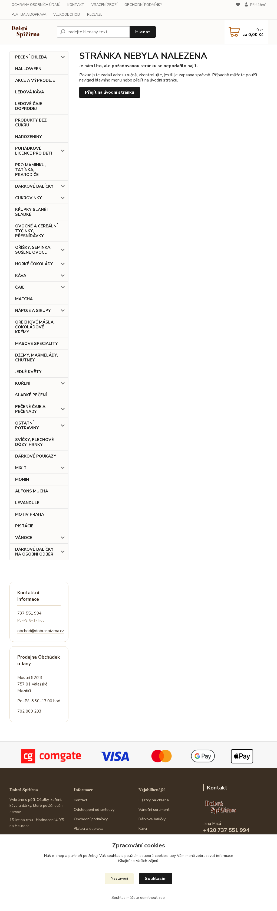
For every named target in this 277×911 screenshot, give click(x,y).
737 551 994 (29, 613)
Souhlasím (156, 878)
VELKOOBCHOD (66, 14)
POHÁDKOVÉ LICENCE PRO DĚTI (33, 151)
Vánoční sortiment (153, 809)
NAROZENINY (28, 136)
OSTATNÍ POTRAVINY (27, 425)
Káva (142, 828)
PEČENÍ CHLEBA (31, 57)
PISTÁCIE (24, 526)
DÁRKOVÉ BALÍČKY (34, 186)
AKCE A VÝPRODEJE (35, 80)
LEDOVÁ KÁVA (29, 92)
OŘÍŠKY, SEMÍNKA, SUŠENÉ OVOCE (33, 250)
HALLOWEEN (28, 68)
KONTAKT (75, 4)
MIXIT (21, 468)
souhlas (113, 855)
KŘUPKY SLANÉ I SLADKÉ (31, 212)
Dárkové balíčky (152, 819)
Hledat (142, 32)
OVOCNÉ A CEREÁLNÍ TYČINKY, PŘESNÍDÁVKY (36, 231)
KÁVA (20, 275)
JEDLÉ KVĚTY (28, 371)
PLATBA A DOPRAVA (29, 14)
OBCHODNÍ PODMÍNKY (143, 4)
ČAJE (20, 287)
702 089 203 (29, 711)
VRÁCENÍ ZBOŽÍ (104, 4)
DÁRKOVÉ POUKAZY (35, 456)
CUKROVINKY (28, 198)
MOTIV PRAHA (29, 514)
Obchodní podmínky (91, 819)
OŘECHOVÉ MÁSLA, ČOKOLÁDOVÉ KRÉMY (35, 327)
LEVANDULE (27, 502)
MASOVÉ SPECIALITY (36, 343)
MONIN (22, 479)
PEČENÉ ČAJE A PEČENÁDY (30, 409)
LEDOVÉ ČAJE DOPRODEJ (28, 106)
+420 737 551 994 (226, 830)
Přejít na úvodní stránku (109, 92)
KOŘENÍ (22, 383)
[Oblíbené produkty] (238, 10)
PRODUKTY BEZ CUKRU (31, 122)
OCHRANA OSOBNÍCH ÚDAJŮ (36, 4)
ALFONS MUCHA (31, 491)
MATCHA (24, 299)
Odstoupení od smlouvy (94, 809)
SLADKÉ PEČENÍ (31, 395)
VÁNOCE (23, 537)
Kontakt (80, 800)
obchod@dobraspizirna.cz (40, 631)
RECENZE (94, 14)
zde (162, 897)
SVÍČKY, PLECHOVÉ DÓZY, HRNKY (34, 442)
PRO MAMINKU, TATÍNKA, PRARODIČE (30, 169)
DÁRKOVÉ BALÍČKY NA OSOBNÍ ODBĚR (34, 552)
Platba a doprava (88, 828)
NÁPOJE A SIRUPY (33, 310)
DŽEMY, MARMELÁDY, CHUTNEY (36, 357)
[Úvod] (30, 32)
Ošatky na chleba (153, 800)
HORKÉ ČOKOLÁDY (34, 264)
